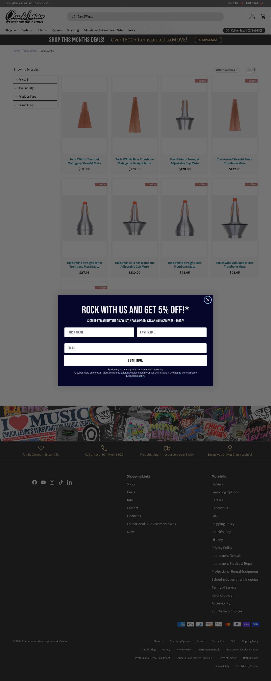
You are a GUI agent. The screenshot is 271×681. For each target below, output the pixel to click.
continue (135, 360)
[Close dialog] (207, 299)
